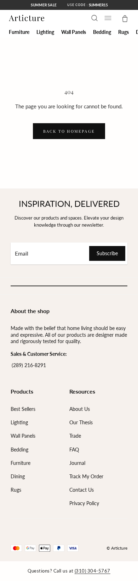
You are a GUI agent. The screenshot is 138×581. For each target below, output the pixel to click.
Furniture (20, 463)
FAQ (74, 450)
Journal (77, 463)
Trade (75, 436)
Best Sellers (23, 409)
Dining (18, 476)
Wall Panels (23, 436)
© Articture (117, 548)
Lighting (19, 422)
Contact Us (81, 490)
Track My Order (86, 476)
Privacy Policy (84, 503)
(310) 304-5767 (92, 571)
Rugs (16, 490)
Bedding (19, 450)
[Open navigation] (108, 18)
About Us (79, 409)
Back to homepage (69, 131)
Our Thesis (81, 422)
